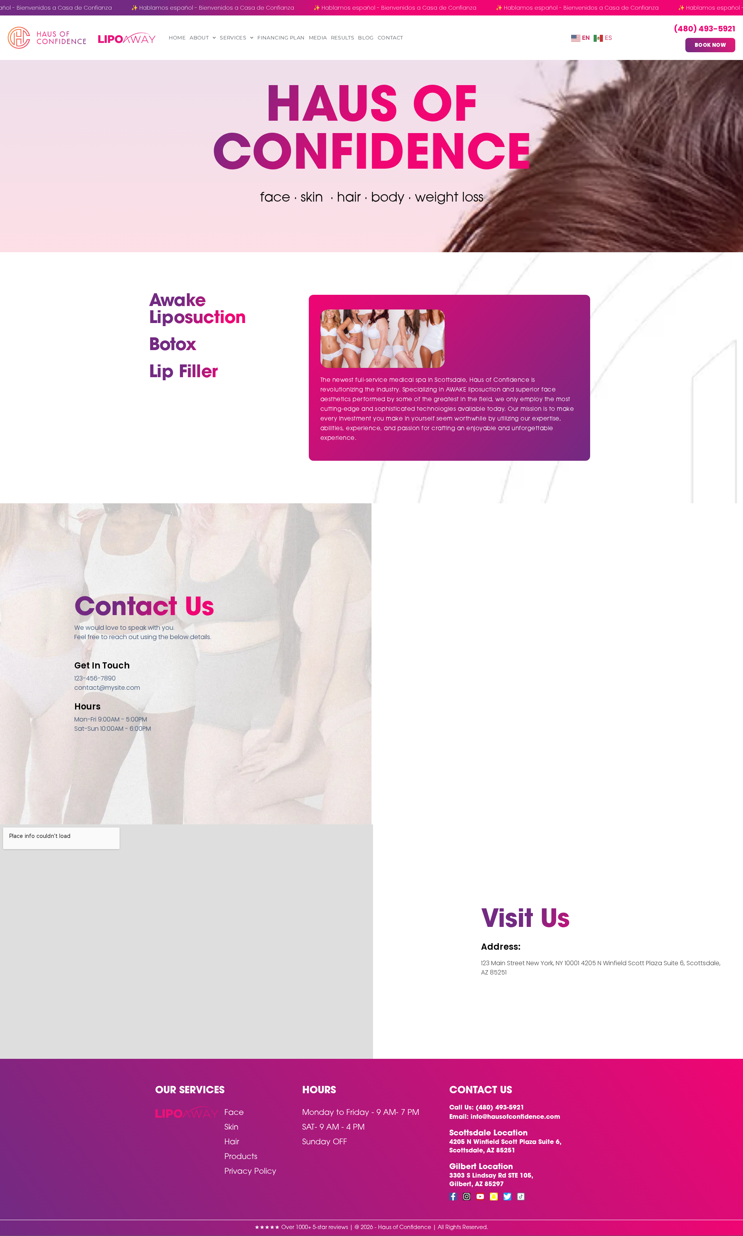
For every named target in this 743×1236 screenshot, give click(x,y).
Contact (390, 37)
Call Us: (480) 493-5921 (486, 1108)
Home (177, 37)
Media (318, 37)
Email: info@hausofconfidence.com (504, 1117)
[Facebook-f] (453, 1196)
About (199, 37)
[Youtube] (480, 1196)
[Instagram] (467, 1196)
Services (233, 37)
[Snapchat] (494, 1196)
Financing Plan (281, 37)
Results (342, 37)
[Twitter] (507, 1196)
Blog (366, 37)
